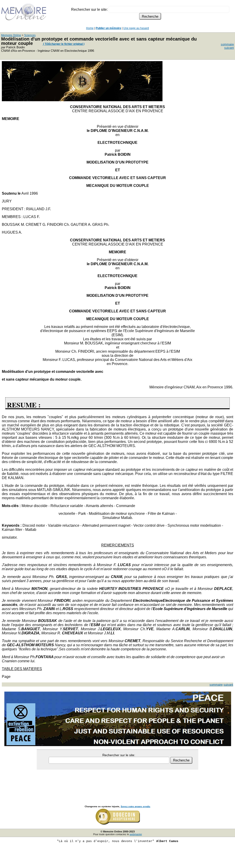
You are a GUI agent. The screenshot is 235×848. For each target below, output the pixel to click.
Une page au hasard (136, 28)
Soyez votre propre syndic (135, 806)
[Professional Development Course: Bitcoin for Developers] (82, 100)
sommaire (227, 44)
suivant (229, 47)
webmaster (136, 834)
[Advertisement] (117, 782)
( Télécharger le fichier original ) (63, 44)
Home (90, 28)
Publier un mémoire (108, 28)
